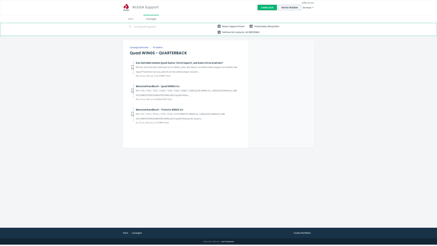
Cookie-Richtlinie (302, 232)
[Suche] (130, 26)
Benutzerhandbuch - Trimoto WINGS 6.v (159, 109)
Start (130, 18)
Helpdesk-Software (211, 241)
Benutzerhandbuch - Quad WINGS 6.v (158, 86)
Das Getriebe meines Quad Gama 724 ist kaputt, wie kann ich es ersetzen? (179, 62)
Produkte (158, 47)
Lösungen (151, 18)
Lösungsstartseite (139, 47)
